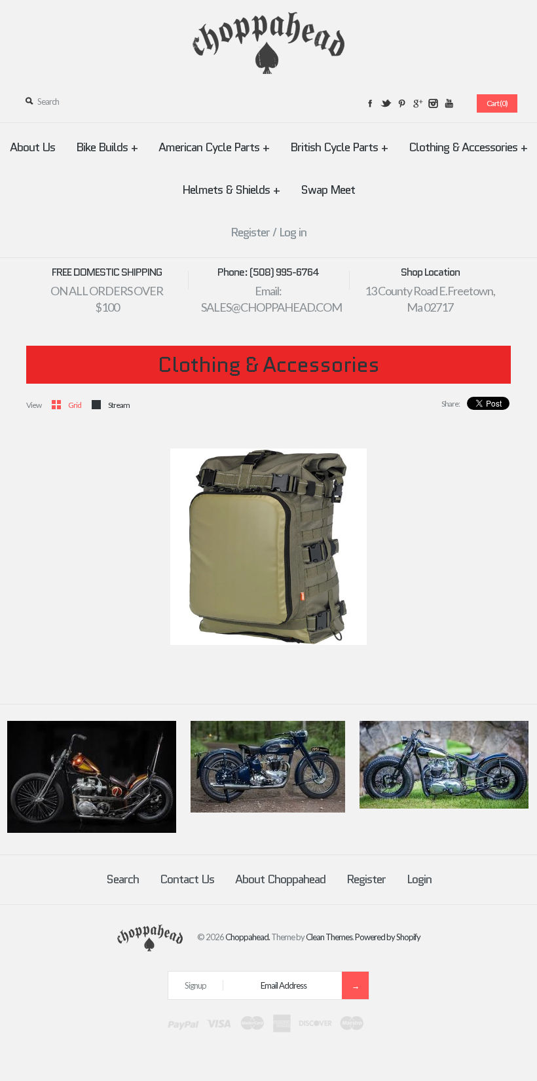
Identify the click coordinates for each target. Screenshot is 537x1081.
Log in (292, 232)
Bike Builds (107, 147)
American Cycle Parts (213, 147)
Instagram (433, 103)
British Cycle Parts (339, 147)
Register (250, 232)
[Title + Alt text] (91, 829)
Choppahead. (247, 937)
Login (419, 879)
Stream (119, 405)
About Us (32, 147)
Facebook (370, 103)
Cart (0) (497, 103)
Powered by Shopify (387, 937)
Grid (75, 405)
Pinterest (401, 103)
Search (122, 879)
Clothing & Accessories (468, 147)
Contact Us (187, 879)
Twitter (386, 103)
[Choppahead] (268, 20)
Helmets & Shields (231, 189)
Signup (195, 985)
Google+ (417, 103)
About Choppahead (280, 879)
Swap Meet (328, 189)
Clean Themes (329, 937)
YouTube (448, 103)
